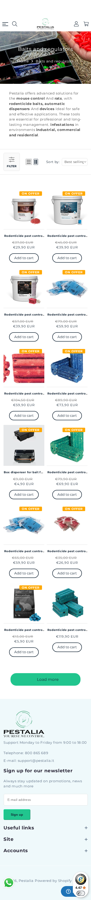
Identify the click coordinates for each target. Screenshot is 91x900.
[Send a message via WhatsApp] (8, 882)
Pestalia (26, 880)
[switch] (81, 893)
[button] (86, 23)
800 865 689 (36, 753)
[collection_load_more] (45, 679)
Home (23, 61)
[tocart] (24, 258)
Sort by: (53, 162)
